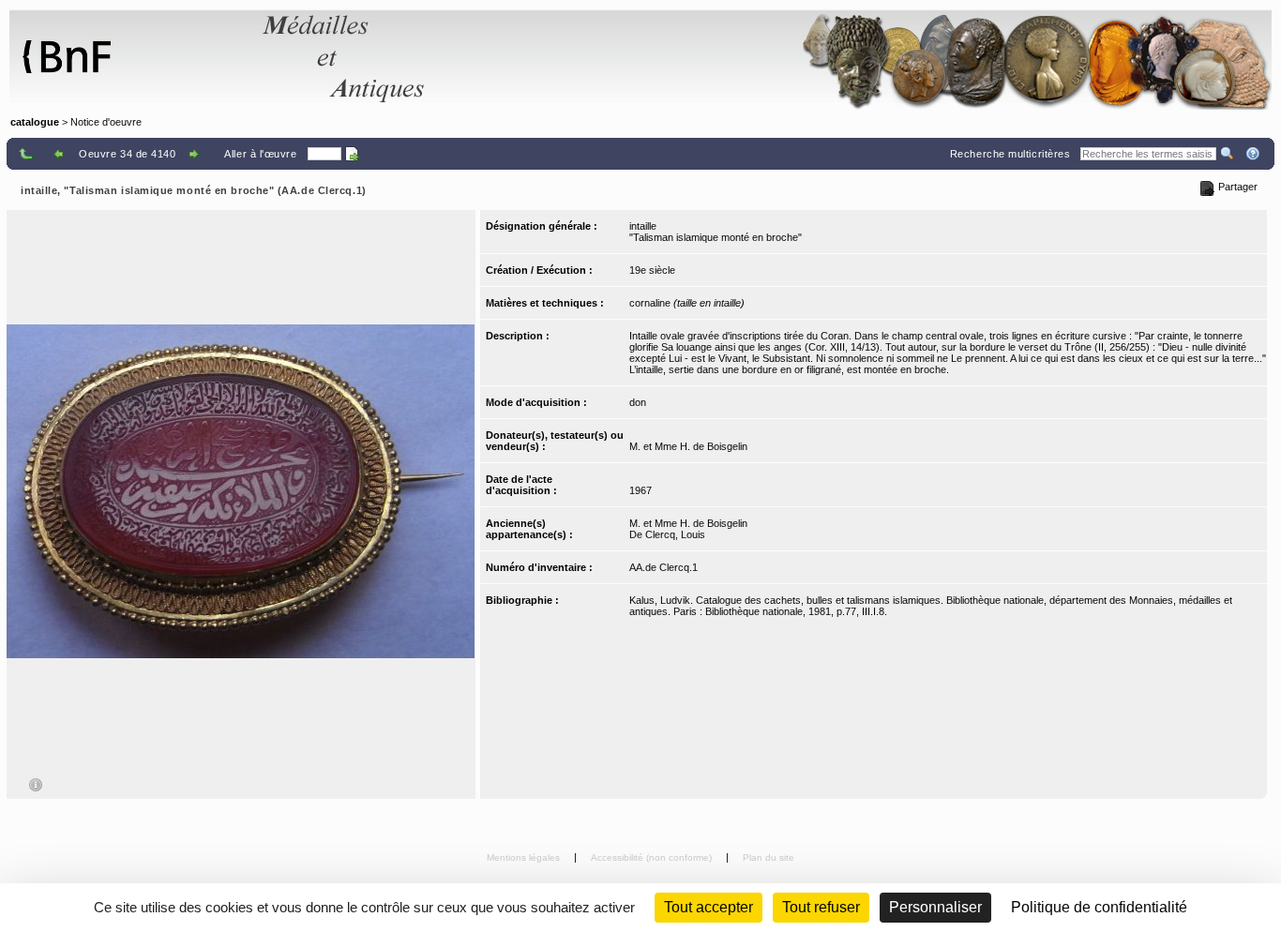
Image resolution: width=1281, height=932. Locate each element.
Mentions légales (525, 857)
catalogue (34, 122)
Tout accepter (708, 907)
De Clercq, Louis (667, 534)
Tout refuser (821, 907)
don (637, 402)
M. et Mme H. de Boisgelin (688, 446)
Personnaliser (935, 907)
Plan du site (768, 857)
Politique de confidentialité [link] (1099, 907)
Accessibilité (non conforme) (653, 857)
